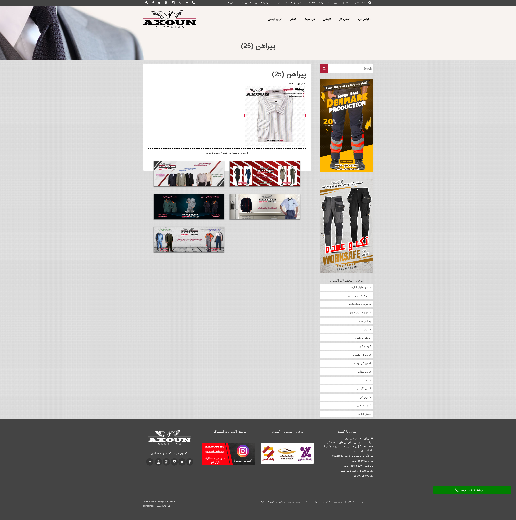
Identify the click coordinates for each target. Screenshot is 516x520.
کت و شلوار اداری (361, 287)
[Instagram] (173, 3)
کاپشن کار (365, 346)
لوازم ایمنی (275, 19)
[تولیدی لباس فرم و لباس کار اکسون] (169, 437)
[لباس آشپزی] (265, 206)
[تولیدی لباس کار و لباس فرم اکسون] (169, 19)
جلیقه (368, 380)
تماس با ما (230, 3)
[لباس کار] (189, 239)
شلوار (367, 329)
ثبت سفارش (281, 3)
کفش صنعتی (364, 405)
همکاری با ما (245, 3)
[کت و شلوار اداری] (189, 173)
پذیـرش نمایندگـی (263, 3)
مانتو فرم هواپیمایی (360, 303)
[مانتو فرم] (265, 173)
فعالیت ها (310, 3)
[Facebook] (153, 3)
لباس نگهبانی (363, 388)
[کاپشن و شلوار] (189, 206)
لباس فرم (363, 19)
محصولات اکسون (342, 3)
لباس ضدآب (364, 371)
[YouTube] (166, 3)
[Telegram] (187, 3)
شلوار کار (365, 397)
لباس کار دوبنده (362, 363)
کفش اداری (364, 413)
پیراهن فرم (365, 320)
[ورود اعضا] (146, 3)
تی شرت (309, 19)
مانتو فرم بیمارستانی (359, 295)
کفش (293, 19)
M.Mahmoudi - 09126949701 (156, 506)
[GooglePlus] (180, 3)
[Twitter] (159, 3)
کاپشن (327, 19)
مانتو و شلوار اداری (360, 312)
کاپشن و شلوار (362, 337)
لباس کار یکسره (362, 354)
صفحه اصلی (359, 3)
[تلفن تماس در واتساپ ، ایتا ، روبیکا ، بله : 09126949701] (193, 3)
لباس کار (344, 19)
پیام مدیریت (324, 3)
